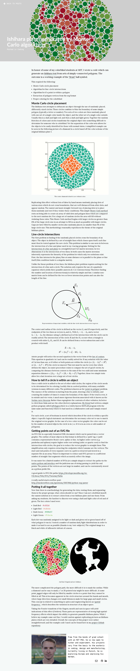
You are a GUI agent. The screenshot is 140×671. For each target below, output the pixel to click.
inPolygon (55, 406)
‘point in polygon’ (92, 389)
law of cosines (98, 356)
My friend (86, 403)
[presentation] (83, 329)
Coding (21, 49)
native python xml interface (43, 463)
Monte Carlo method (99, 211)
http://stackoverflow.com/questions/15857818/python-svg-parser (60, 483)
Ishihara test (50, 73)
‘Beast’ (72, 77)
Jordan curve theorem (41, 400)
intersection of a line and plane (45, 249)
